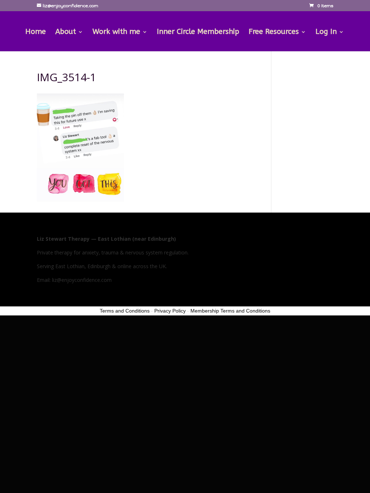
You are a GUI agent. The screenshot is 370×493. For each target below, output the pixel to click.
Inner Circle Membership (198, 32)
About (65, 32)
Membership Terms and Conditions (230, 311)
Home (35, 32)
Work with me (116, 32)
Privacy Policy (170, 311)
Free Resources (274, 32)
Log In (326, 32)
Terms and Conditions (125, 311)
